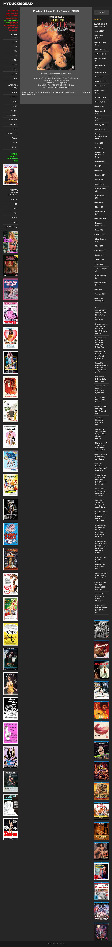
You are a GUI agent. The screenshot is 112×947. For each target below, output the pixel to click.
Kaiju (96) (98, 166)
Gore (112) (99, 148)
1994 (50, 92)
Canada (14, 124)
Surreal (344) (100, 255)
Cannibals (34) (100, 72)
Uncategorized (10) (100, 277)
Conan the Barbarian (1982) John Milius (101, 493)
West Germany (11, 227)
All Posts (14, 199)
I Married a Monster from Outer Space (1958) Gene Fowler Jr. (100, 532)
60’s (15, 55)
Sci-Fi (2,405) (100, 234)
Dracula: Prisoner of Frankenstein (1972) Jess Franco (100, 564)
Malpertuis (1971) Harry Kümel (99, 422)
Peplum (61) (99, 202)
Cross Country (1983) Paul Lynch (101, 575)
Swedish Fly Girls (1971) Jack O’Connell (100, 504)
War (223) (98, 289)
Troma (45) (99, 264)
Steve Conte (70, 92)
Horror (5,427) (100, 161)
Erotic (42, 92)
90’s (15, 42)
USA (15, 92)
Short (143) (99, 246)
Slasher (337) (100, 250)
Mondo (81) (99, 180)
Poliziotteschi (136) (100, 213)
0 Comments (31, 94)
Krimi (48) (98, 170)
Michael (98, 443)
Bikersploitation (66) (100, 59)
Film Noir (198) (100, 129)
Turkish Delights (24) (101, 270)
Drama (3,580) (100, 97)
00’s (15, 37)
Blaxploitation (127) (100, 66)
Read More (86, 92)
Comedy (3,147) (101, 81)
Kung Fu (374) (100, 175)
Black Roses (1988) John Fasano (101, 456)
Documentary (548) (100, 91)
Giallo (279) (99, 143)
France (14, 97)
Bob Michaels (60, 92)
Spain (15, 101)
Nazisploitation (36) (100, 190)
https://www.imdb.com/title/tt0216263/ (56, 87)
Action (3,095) (100, 26)
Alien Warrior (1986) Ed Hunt (100, 399)
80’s (15, 46)
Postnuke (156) (100, 218)
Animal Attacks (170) (100, 43)
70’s (15, 51)
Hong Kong (13, 115)
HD (16, 204)
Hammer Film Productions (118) (100, 154)
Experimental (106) (100, 112)
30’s (15, 69)
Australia (14, 120)
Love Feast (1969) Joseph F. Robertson (101, 468)
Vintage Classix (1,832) (100, 284)
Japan (15, 110)
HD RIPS (97, 19)
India (15, 147)
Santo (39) (99, 230)
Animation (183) (101, 49)
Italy (15, 88)
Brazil (15, 129)
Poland (14, 138)
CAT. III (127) (100, 77)
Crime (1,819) (100, 86)
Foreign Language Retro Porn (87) (101, 136)
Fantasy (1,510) (101, 125)
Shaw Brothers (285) (100, 240)
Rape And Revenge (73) (100, 224)
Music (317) (99, 184)
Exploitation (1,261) (99, 119)
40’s (15, 65)
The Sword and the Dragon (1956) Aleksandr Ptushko (100, 433)
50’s (15, 60)
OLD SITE (13, 195)
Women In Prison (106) (99, 300)
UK (16, 106)
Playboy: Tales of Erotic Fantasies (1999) (56, 11)
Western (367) (100, 294)
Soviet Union (12, 133)
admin (97, 594)
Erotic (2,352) (100, 102)
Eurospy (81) (100, 106)
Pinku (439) (99, 207)
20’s (15, 74)
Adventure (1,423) (99, 37)
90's (54, 92)
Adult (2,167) (99, 31)
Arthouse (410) (100, 54)
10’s (15, 78)
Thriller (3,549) (100, 260)
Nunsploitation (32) (100, 197)
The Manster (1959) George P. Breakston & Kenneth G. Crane (101, 548)
